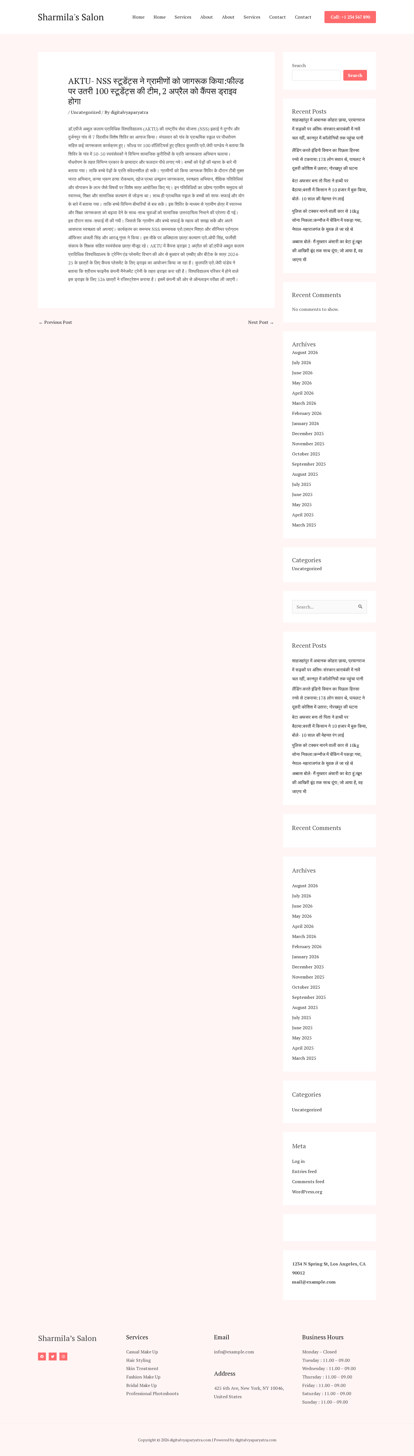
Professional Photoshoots (152, 1393)
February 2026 (307, 413)
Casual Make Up (142, 1352)
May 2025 (302, 504)
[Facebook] (42, 1356)
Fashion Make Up (143, 1377)
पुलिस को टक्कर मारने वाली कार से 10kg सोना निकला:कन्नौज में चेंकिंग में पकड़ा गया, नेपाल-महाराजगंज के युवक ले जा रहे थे (327, 220)
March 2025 (304, 525)
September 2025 (309, 464)
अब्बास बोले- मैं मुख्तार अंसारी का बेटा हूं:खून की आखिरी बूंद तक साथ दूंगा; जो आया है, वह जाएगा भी (327, 250)
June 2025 (302, 494)
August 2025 (305, 474)
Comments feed (308, 1181)
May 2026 (302, 383)
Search (299, 65)
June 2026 (302, 372)
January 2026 (305, 423)
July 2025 (301, 484)
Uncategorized (86, 112)
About (206, 17)
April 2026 (303, 393)
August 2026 (305, 352)
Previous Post (55, 322)
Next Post (261, 322)
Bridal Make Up (141, 1385)
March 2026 (304, 403)
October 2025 (306, 454)
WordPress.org (307, 1192)
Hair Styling (138, 1360)
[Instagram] (63, 1356)
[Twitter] (53, 1356)
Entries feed (304, 1171)
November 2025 (308, 444)
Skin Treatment (142, 1368)
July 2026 (301, 362)
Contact (277, 17)
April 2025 (303, 515)
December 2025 (308, 433)
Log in (298, 1161)
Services (183, 17)
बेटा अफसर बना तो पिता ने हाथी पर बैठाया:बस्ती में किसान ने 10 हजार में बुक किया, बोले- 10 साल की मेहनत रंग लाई (329, 190)
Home (138, 17)
